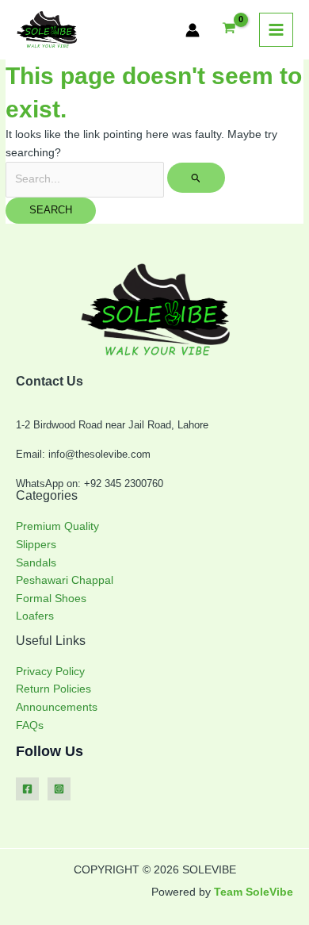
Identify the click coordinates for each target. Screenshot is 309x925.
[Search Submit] (196, 178)
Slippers (36, 545)
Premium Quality (57, 526)
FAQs (30, 725)
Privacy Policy (50, 671)
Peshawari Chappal (64, 580)
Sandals (36, 563)
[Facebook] (27, 788)
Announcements (56, 707)
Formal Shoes (51, 599)
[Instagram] (59, 788)
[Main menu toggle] (276, 30)
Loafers (35, 616)
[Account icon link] (192, 30)
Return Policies (53, 689)
